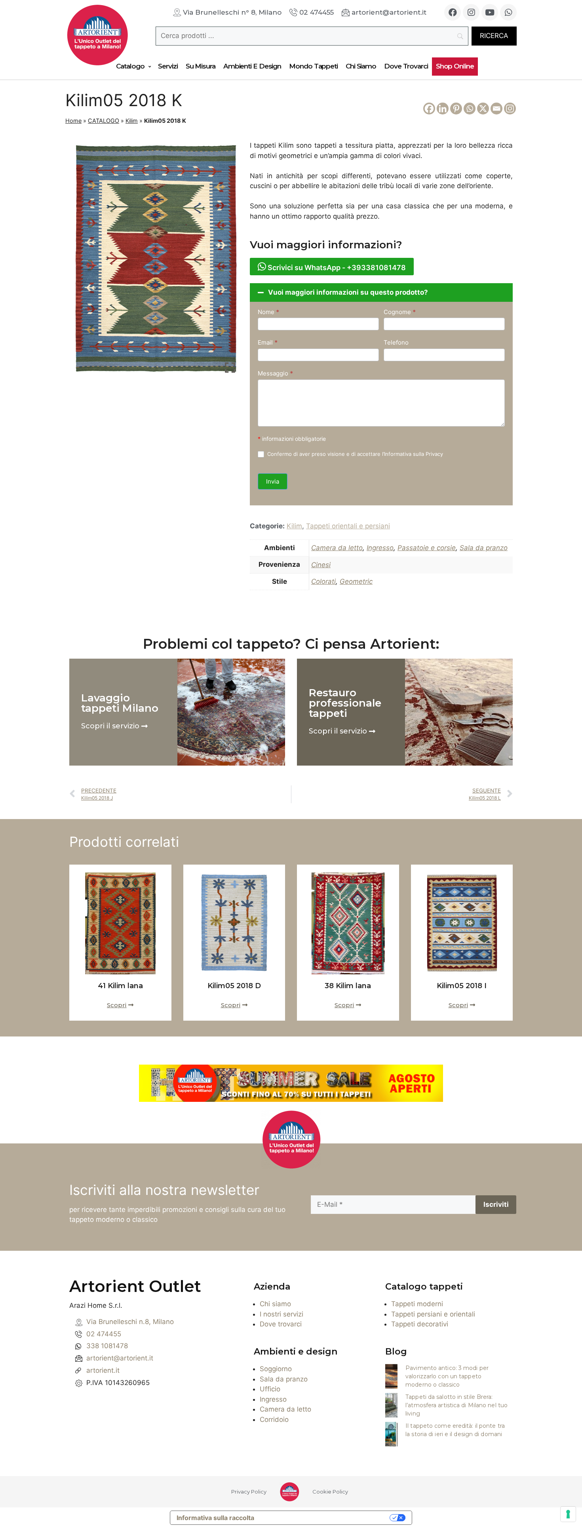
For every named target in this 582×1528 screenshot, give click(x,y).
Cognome (400, 312)
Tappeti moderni (417, 1304)
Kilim (132, 120)
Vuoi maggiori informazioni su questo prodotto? (348, 292)
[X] (483, 108)
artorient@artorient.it (119, 1358)
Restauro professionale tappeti (345, 703)
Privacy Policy (248, 1491)
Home (73, 120)
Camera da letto (337, 548)
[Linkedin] (443, 108)
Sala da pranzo (484, 548)
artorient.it (103, 1370)
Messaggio (275, 373)
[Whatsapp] (508, 12)
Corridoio (274, 1419)
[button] (381, 292)
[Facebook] (452, 12)
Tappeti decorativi (419, 1324)
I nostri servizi (281, 1314)
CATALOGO (103, 120)
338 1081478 (107, 1346)
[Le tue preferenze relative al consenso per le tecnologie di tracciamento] (568, 1514)
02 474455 (103, 1334)
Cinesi (321, 565)
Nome (268, 312)
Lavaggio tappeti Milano (119, 703)
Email (268, 342)
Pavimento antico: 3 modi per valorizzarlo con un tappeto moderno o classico (447, 1376)
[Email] (496, 108)
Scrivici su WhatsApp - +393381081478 (336, 267)
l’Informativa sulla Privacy (412, 454)
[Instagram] (471, 12)
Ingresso (380, 548)
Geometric (356, 581)
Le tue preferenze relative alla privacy (325, 1518)
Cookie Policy (330, 1491)
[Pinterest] (456, 108)
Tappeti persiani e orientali (433, 1314)
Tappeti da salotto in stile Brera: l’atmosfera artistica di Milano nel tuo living (456, 1405)
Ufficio (270, 1389)
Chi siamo (275, 1304)
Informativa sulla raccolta (215, 1518)
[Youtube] (489, 12)
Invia (272, 481)
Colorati (323, 581)
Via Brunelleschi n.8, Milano (130, 1322)
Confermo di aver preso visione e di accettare (354, 454)
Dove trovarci (281, 1324)
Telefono (396, 342)
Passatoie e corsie (427, 548)
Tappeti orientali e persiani (348, 526)
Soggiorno (276, 1369)
